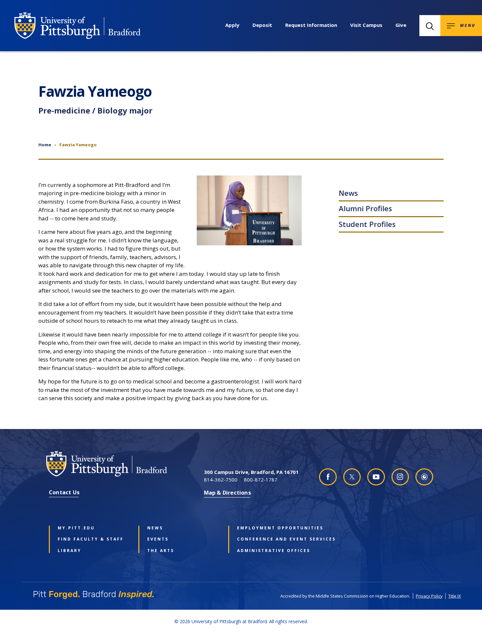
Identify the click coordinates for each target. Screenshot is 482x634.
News (348, 193)
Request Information (311, 25)
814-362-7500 (220, 479)
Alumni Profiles (365, 208)
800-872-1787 (260, 479)
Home (44, 145)
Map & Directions (227, 492)
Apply (232, 25)
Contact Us (64, 492)
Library (69, 550)
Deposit (262, 25)
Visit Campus (366, 25)
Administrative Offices (272, 550)
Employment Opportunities (272, 528)
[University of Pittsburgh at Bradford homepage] (77, 25)
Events (158, 539)
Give (400, 25)
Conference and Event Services (272, 539)
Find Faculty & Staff (91, 539)
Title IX (454, 596)
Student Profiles (367, 224)
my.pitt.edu (76, 528)
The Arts (160, 550)
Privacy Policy (429, 596)
